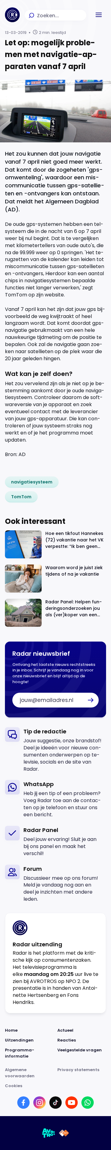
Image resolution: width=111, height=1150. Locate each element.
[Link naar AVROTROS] (48, 1133)
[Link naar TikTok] (55, 1102)
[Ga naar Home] (12, 14)
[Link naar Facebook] (23, 1102)
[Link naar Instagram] (39, 1102)
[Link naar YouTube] (71, 1102)
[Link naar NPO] (64, 1133)
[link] (32, 481)
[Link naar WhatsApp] (87, 1102)
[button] (98, 14)
